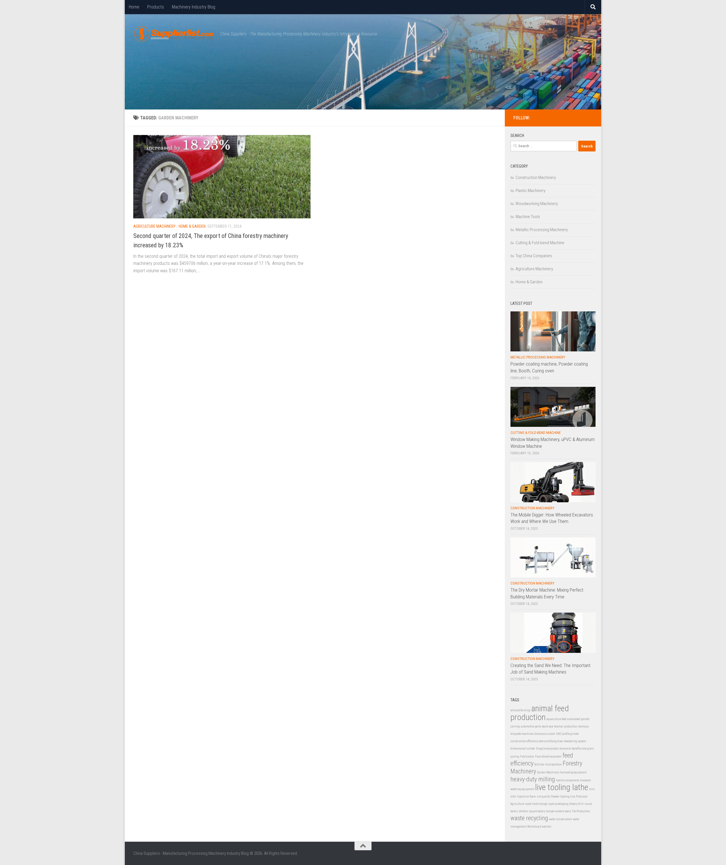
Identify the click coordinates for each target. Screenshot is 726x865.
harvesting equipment (573, 772)
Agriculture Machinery (154, 226)
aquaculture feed (556, 719)
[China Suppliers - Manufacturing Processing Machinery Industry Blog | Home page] (173, 34)
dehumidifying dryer (551, 741)
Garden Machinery (548, 772)
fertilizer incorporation (548, 764)
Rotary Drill (576, 804)
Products (155, 7)
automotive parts (531, 726)
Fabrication (527, 756)
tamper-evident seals (558, 811)
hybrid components (567, 780)
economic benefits (570, 748)
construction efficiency (524, 741)
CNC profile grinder (567, 734)
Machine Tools (528, 216)
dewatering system (575, 741)
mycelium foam (526, 796)
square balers (537, 811)
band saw (547, 726)
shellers (523, 811)
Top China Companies (534, 255)
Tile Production (581, 811)
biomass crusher (545, 734)
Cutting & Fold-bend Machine (540, 242)
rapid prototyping (558, 804)
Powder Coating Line (563, 796)
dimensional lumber (522, 748)
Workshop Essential (539, 826)
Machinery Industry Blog (193, 7)
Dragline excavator (547, 748)
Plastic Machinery (530, 190)
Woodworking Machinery (537, 203)
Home (134, 7)
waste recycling (529, 818)
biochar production (565, 726)
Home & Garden (192, 226)
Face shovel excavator (548, 756)
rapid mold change (536, 804)
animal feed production (539, 713)
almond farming (520, 710)
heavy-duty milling (532, 779)
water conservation (560, 819)
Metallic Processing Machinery (542, 229)
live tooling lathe (561, 787)
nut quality (543, 796)
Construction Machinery (536, 177)
